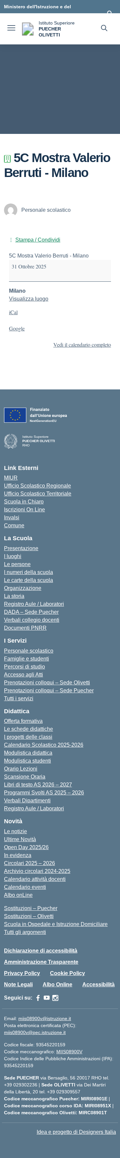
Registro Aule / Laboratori (34, 604)
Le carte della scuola (28, 580)
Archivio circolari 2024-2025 (37, 871)
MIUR (11, 478)
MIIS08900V (69, 1051)
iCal (13, 312)
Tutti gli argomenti (25, 932)
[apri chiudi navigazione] (11, 29)
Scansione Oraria (24, 777)
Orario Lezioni (20, 769)
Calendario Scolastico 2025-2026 (43, 745)
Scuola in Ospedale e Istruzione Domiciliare (56, 924)
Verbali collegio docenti (31, 620)
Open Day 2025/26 (26, 847)
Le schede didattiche (28, 729)
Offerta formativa (23, 721)
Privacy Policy (22, 973)
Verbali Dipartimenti (27, 800)
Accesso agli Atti (23, 674)
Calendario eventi (25, 887)
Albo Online (57, 984)
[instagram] (55, 998)
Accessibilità (98, 984)
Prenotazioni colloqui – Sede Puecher (49, 690)
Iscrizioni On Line (24, 509)
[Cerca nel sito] (104, 29)
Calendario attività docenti (35, 879)
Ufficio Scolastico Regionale (37, 486)
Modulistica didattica (28, 753)
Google (17, 328)
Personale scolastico (28, 651)
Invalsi (11, 517)
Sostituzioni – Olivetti (29, 916)
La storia (14, 596)
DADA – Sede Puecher (31, 612)
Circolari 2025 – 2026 (29, 863)
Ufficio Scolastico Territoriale (37, 493)
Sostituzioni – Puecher (30, 908)
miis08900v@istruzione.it (44, 1018)
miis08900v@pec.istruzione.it (35, 1032)
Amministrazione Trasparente (41, 962)
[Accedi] (109, 13)
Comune (14, 525)
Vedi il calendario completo (82, 344)
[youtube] (47, 998)
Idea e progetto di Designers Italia (76, 1132)
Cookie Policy (67, 973)
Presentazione (21, 548)
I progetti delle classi (28, 737)
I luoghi (12, 556)
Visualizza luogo (28, 299)
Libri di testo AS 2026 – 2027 (38, 784)
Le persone (17, 564)
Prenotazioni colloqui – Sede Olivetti (47, 682)
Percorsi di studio (24, 666)
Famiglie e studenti (26, 659)
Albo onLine (18, 895)
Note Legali (18, 984)
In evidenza (17, 855)
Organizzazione (22, 588)
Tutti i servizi (18, 698)
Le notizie (15, 831)
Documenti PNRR (25, 628)
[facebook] (38, 998)
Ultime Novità (20, 839)
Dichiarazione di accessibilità (40, 951)
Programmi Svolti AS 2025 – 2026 (44, 792)
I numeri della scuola (28, 572)
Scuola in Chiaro (24, 501)
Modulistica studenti (27, 761)
